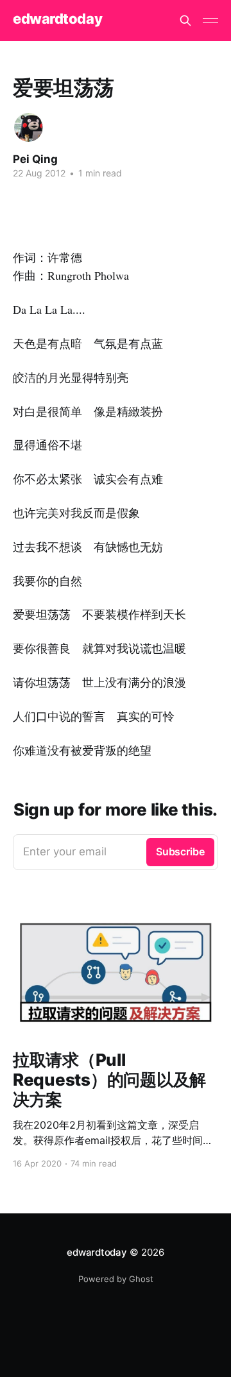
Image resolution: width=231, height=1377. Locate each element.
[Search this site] (185, 20)
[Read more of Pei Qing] (28, 127)
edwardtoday (57, 19)
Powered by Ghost (115, 1279)
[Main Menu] (210, 20)
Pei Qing (35, 159)
